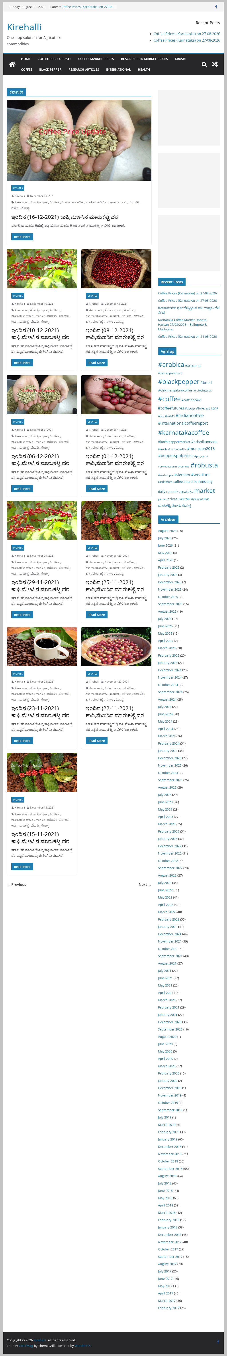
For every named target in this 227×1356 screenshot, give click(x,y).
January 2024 (167, 751)
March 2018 (167, 1212)
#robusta (204, 465)
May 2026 (165, 553)
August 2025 (167, 611)
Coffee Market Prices (96, 59)
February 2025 (168, 655)
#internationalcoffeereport (183, 423)
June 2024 (165, 714)
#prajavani (201, 456)
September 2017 (170, 1256)
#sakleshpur (165, 475)
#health (163, 416)
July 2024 (164, 707)
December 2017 (169, 1234)
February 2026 (168, 567)
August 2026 (167, 531)
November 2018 (170, 1154)
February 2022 (168, 919)
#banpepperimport (170, 373)
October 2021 (168, 949)
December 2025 (169, 582)
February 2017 (168, 1308)
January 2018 (167, 1227)
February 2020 (168, 1073)
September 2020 (170, 1029)
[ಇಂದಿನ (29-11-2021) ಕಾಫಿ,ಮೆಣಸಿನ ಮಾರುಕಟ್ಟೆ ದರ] (42, 520)
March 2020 (167, 1066)
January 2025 (167, 663)
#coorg (190, 408)
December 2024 (169, 670)
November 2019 (170, 1095)
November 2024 (170, 677)
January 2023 (167, 839)
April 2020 (165, 1058)
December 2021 (169, 934)
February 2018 (168, 1220)
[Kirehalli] (12, 64)
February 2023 (168, 831)
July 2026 (164, 538)
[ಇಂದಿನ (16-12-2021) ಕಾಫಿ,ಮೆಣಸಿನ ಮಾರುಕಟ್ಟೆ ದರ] (79, 140)
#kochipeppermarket (174, 441)
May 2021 (165, 985)
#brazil (206, 382)
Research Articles (83, 69)
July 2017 (164, 1271)
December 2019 (169, 1088)
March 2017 (167, 1300)
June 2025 (165, 626)
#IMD (171, 416)
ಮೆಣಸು (15, 208)
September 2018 (170, 1168)
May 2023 (165, 809)
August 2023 (167, 787)
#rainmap (184, 466)
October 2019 (168, 1102)
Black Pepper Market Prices (144, 59)
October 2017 (168, 1249)
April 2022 (165, 905)
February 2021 (168, 1007)
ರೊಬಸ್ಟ (25, 208)
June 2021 (165, 978)
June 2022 (165, 890)
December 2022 (169, 846)
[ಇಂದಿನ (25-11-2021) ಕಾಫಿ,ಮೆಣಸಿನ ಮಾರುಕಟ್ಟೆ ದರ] (116, 520)
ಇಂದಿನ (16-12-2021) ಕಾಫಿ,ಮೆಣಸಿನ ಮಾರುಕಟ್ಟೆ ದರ (64, 216)
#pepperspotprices (176, 455)
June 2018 (165, 1190)
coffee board (183, 481)
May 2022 (165, 897)
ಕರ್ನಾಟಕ (114, 202)
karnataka (185, 491)
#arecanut (21, 202)
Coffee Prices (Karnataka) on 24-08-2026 (187, 336)
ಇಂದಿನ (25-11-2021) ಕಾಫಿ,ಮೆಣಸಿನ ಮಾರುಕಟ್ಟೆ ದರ (115, 585)
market (90, 202)
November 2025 (170, 589)
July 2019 (164, 1117)
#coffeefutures (171, 408)
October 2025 (168, 597)
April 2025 (165, 641)
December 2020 (169, 1022)
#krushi (162, 449)
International (118, 69)
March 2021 (167, 1000)
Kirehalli (24, 27)
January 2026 (167, 575)
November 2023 (170, 765)
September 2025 (170, 604)
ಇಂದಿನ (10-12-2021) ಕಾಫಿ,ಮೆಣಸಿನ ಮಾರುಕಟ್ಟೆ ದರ (40, 333)
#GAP (214, 408)
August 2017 (167, 1264)
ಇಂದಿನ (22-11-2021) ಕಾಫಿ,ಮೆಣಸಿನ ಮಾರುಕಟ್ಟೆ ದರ (115, 711)
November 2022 (170, 853)
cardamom (165, 482)
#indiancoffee (190, 415)
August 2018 (167, 1176)
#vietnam (182, 474)
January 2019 (167, 1139)
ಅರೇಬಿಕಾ (102, 202)
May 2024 (165, 721)
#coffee (54, 202)
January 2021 (167, 1015)
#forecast (203, 408)
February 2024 (168, 743)
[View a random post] (214, 64)
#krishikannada (204, 441)
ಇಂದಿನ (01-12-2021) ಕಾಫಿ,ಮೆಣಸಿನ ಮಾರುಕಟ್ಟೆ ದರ (115, 459)
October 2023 (168, 773)
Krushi (180, 59)
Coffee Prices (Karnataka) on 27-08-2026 (187, 33)
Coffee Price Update (54, 59)
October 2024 (168, 685)
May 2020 (165, 1051)
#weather (200, 474)
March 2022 (167, 912)
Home (26, 59)
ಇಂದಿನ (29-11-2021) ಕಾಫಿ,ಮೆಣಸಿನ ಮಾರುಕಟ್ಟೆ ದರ (40, 585)
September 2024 (170, 692)
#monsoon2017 (177, 449)
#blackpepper (38, 202)
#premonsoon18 (167, 466)
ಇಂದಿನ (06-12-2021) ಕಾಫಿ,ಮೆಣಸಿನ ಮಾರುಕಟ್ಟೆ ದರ (40, 459)
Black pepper (50, 69)
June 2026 (165, 545)
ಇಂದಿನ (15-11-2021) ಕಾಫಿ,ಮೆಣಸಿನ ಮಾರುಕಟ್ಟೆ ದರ (40, 837)
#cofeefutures (202, 390)
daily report (167, 491)
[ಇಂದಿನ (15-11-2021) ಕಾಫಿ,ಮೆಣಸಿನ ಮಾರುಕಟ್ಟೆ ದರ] (42, 772)
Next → (145, 884)
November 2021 (170, 941)
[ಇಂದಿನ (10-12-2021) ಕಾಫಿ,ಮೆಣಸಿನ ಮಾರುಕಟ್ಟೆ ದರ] (42, 268)
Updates (18, 188)
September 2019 (170, 1110)
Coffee (26, 69)
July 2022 (164, 883)
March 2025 (167, 648)
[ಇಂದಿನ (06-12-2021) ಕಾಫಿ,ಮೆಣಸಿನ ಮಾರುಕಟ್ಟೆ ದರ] (42, 394)
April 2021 (165, 993)
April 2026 (165, 560)
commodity (203, 481)
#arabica (171, 364)
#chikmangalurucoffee (175, 390)
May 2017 (165, 1286)
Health (144, 69)
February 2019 (168, 1132)
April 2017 (165, 1293)
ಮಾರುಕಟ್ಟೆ (134, 202)
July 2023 (164, 795)
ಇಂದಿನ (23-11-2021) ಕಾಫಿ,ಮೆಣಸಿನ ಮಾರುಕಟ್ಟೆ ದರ (40, 711)
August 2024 (167, 699)
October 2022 (168, 861)
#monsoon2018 (201, 448)
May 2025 (165, 633)
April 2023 (165, 817)
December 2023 (169, 758)
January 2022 (167, 927)
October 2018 (168, 1161)
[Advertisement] (189, 118)
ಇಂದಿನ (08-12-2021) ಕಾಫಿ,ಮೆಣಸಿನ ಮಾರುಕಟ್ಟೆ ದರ (115, 333)
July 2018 (164, 1183)
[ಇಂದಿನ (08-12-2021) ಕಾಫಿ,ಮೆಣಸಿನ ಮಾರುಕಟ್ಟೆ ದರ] (116, 268)
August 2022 (167, 875)
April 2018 (165, 1205)
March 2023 (167, 824)
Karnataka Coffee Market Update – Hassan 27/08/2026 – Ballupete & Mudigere (183, 324)
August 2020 (167, 1036)
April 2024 (165, 729)
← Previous (16, 884)
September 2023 (170, 780)
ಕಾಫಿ (123, 202)
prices (172, 499)
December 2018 (169, 1146)
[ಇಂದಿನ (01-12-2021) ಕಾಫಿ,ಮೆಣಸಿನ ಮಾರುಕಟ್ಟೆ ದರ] (116, 394)
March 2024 (167, 736)
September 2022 (170, 868)
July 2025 (164, 619)
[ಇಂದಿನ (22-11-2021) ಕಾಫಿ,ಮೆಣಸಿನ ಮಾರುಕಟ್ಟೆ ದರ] (116, 646)
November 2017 (170, 1242)
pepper (162, 499)
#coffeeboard (191, 400)
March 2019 (167, 1124)
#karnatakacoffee (73, 202)
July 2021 (164, 971)
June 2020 (165, 1044)
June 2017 (165, 1278)
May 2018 (165, 1198)
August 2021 (167, 963)
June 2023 (165, 802)
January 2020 (167, 1080)
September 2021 (170, 956)
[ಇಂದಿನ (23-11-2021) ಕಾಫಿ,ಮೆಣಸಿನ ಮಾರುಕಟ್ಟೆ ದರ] (42, 646)
